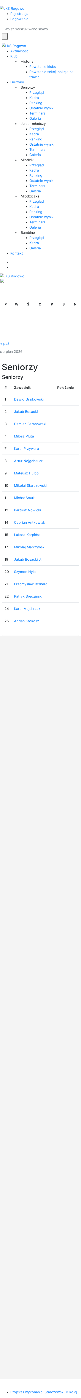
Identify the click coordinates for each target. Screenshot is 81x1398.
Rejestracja (19, 13)
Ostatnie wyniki (41, 108)
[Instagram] (11, 267)
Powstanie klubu (42, 66)
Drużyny (17, 82)
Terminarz (37, 113)
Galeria (35, 118)
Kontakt (16, 253)
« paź (4, 343)
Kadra (34, 97)
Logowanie (19, 19)
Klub (13, 56)
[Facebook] (11, 262)
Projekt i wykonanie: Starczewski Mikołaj (43, 1392)
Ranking (35, 103)
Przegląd (36, 92)
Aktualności (19, 51)
